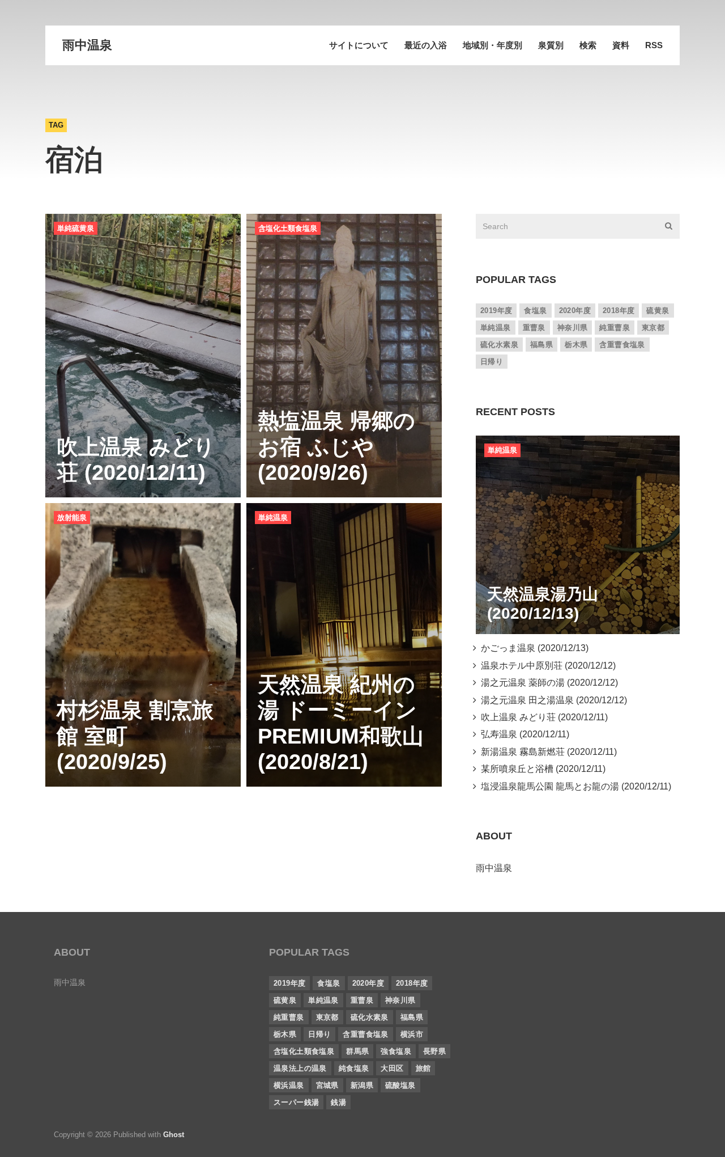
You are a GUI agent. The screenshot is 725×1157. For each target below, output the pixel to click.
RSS (654, 45)
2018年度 (618, 310)
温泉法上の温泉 (300, 1068)
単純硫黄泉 (75, 228)
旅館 (423, 1068)
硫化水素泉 (499, 344)
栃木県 (576, 344)
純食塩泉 (354, 1068)
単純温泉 (273, 517)
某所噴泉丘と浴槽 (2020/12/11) (540, 769)
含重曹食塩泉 (622, 344)
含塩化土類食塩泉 (287, 228)
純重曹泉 (614, 327)
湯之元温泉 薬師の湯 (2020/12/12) (547, 682)
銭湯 (338, 1102)
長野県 (434, 1051)
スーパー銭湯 (296, 1102)
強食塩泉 (396, 1051)
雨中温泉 (87, 45)
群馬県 (357, 1051)
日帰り (491, 361)
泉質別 (551, 45)
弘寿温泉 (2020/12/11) (522, 734)
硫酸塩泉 (400, 1085)
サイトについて (359, 45)
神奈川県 (572, 327)
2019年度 (496, 310)
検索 (587, 45)
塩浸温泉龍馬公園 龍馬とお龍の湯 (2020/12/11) (573, 786)
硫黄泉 (657, 310)
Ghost (173, 1134)
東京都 (653, 327)
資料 (620, 45)
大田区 (392, 1068)
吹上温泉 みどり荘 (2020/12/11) (542, 717)
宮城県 (327, 1085)
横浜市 (411, 1034)
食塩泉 (535, 310)
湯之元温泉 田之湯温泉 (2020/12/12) (551, 700)
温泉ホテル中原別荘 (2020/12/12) (546, 665)
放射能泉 (72, 517)
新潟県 (362, 1085)
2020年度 (575, 310)
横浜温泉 (289, 1085)
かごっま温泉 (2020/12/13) (532, 648)
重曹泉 (534, 327)
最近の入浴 (425, 45)
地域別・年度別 (492, 45)
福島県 (541, 344)
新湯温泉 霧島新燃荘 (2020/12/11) (546, 752)
